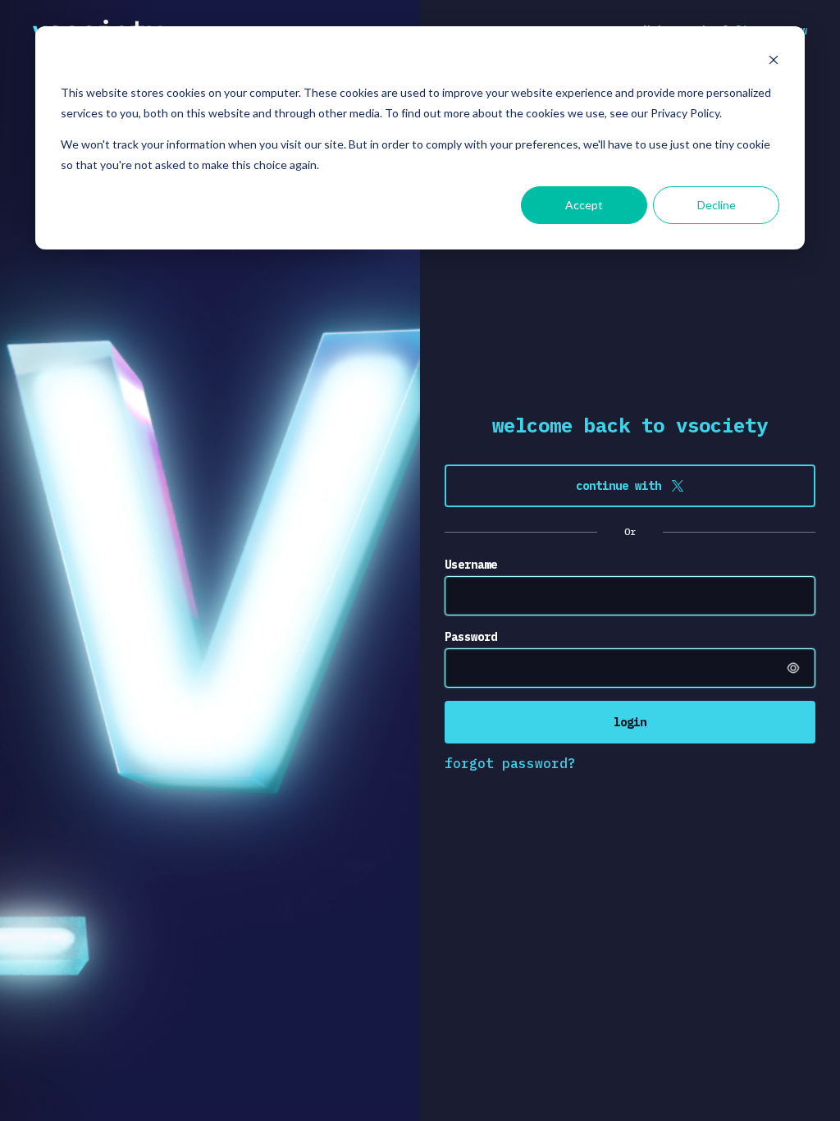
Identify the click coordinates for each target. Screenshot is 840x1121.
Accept (584, 205)
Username (471, 564)
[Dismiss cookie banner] (773, 62)
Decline (716, 205)
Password (471, 636)
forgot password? (510, 763)
